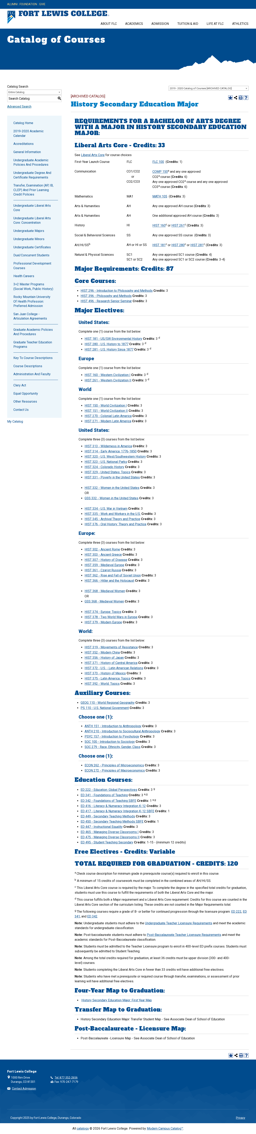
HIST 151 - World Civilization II (106, 411)
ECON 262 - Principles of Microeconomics (114, 765)
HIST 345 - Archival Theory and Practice (112, 519)
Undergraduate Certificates (32, 247)
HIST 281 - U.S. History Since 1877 (109, 349)
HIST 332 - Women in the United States (112, 488)
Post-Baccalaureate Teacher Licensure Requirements (184, 935)
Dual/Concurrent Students (31, 255)
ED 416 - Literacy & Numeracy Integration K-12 (113, 806)
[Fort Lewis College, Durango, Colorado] (58, 17)
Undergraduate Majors (28, 231)
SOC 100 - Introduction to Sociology (110, 742)
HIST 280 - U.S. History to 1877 (106, 344)
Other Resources (25, 401)
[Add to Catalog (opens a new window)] (230, 97)
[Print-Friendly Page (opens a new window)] (241, 97)
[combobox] (209, 88)
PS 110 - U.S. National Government (105, 708)
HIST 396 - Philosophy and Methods (106, 296)
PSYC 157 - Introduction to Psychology (112, 736)
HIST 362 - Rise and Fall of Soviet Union (113, 575)
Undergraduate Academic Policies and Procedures (30, 162)
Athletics (240, 24)
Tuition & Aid (187, 24)
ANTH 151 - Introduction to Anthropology (113, 726)
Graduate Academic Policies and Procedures (33, 332)
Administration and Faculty (32, 374)
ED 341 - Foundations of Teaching (104, 795)
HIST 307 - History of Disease (106, 560)
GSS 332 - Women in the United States (111, 498)
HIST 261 (178, 226)
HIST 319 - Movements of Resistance (111, 647)
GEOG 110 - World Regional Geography (108, 703)
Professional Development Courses (32, 266)
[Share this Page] (235, 97)
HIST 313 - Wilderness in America (108, 446)
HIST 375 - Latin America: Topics (107, 678)
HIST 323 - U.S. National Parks (106, 462)
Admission (160, 24)
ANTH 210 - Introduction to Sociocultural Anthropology (122, 731)
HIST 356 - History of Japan (104, 658)
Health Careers (23, 276)
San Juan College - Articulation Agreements (30, 316)
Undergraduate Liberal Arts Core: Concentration (32, 220)
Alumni (12, 4)
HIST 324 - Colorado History (104, 467)
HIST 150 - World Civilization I (106, 405)
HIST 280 (178, 245)
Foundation (28, 4)
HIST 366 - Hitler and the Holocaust (109, 581)
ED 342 (92, 916)
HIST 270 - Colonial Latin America (108, 416)
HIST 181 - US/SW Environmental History (113, 339)
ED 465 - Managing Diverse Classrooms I (110, 832)
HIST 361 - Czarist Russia (103, 570)
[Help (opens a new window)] (246, 97)
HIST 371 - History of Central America (111, 663)
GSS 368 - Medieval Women (104, 601)
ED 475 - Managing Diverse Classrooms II (110, 837)
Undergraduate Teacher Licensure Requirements (178, 923)
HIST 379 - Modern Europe (103, 622)
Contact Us (21, 410)
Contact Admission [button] (24, 1088)
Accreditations (23, 144)
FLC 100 (158, 162)
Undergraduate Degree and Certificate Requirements (32, 175)
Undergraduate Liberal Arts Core (32, 208)
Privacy (240, 1117)
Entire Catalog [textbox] (16, 92)
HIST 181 (159, 245)
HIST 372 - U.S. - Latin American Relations (114, 668)
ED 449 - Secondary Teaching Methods (108, 816)
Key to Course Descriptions (33, 358)
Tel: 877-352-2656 (66, 1077)
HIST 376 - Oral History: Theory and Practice (115, 524)
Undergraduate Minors (28, 239)
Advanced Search (19, 106)
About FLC (109, 24)
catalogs (83, 1128)
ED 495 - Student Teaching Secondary (107, 842)
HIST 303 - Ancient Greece (103, 554)
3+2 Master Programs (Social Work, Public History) (33, 286)
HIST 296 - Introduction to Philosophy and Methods (117, 291)
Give (42, 4)
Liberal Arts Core (93, 155)
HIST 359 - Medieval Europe (104, 565)
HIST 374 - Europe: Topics (103, 612)
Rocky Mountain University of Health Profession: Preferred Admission (31, 301)
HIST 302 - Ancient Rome (102, 549)
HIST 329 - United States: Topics (107, 472)
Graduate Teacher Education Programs (32, 344)
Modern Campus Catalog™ (165, 1128)
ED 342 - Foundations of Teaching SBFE (108, 801)
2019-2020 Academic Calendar (28, 133)
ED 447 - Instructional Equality (102, 827)
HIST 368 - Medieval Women (105, 591)
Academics (134, 24)
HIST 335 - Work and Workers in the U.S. (113, 514)
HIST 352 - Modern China (102, 652)
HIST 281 (197, 245)
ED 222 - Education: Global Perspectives (109, 790)
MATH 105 (159, 196)
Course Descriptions (27, 366)
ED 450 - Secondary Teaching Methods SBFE (112, 821)
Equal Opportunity (25, 393)
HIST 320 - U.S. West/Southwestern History (115, 456)
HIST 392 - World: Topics (102, 684)
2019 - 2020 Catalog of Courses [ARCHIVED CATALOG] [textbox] (201, 88)
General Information (27, 152)
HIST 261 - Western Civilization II (108, 380)
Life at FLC (215, 24)
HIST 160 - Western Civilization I (107, 375)
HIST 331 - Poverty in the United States (112, 477)
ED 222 (236, 911)
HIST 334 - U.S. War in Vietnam (106, 508)
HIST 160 (159, 226)
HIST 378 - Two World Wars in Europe (111, 617)
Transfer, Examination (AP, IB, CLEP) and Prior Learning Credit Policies (33, 189)
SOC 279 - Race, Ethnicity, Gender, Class (112, 747)
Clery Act (19, 385)
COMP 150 (160, 172)
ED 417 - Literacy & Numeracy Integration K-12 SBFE (117, 811)
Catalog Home (23, 123)
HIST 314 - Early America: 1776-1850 (111, 451)
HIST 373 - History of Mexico (105, 673)
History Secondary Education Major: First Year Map (116, 1000)
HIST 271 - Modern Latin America (108, 421)
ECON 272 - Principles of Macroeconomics (115, 770)
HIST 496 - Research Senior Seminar (106, 301)
